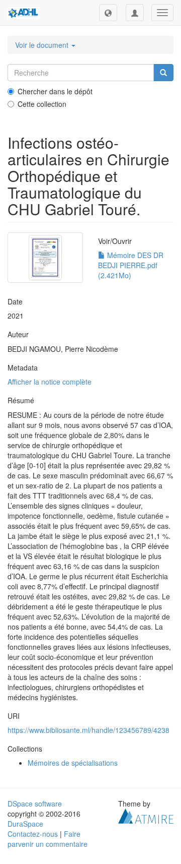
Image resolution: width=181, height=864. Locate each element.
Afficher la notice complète (50, 382)
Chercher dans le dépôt (55, 91)
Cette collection (42, 104)
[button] (108, 12)
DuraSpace (25, 824)
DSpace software (35, 803)
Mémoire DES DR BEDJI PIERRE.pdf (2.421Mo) (130, 265)
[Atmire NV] (145, 815)
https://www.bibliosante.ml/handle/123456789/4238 (88, 730)
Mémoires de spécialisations (73, 763)
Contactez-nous (33, 834)
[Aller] (163, 72)
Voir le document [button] (42, 45)
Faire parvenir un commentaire (47, 839)
